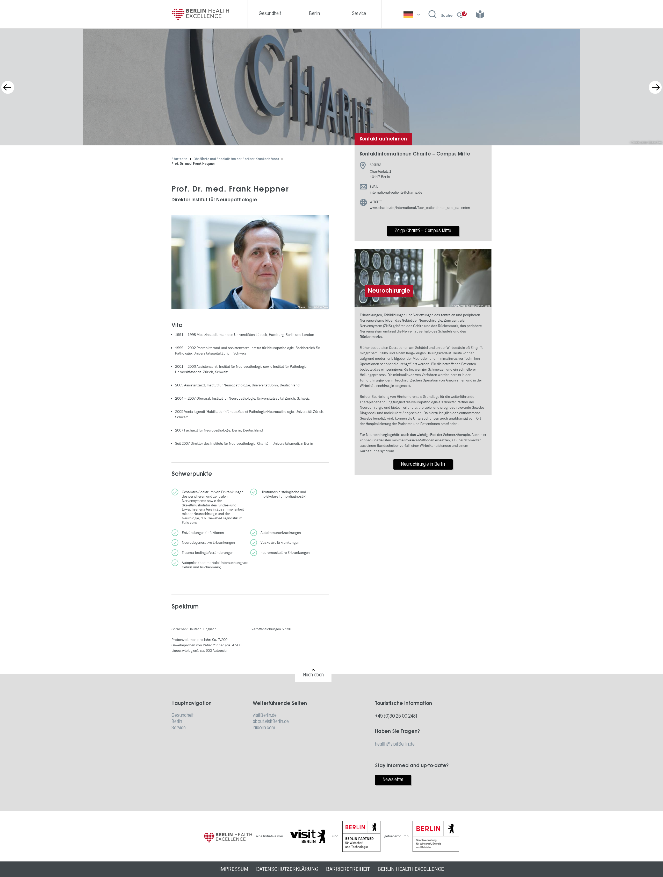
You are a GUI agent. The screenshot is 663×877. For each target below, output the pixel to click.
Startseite (179, 159)
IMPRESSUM (233, 869)
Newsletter (393, 779)
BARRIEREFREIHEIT (348, 869)
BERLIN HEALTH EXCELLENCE (411, 869)
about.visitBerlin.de (271, 721)
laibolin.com (264, 728)
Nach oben (313, 675)
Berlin (176, 721)
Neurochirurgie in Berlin (423, 464)
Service (178, 728)
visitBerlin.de (265, 715)
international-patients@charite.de (396, 192)
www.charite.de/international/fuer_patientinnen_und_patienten (420, 207)
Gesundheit (182, 715)
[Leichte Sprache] (482, 14)
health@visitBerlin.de (395, 744)
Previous (7, 87)
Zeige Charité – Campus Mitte (423, 231)
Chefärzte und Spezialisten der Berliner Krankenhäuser (236, 159)
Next (655, 87)
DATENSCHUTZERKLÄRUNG (287, 869)
